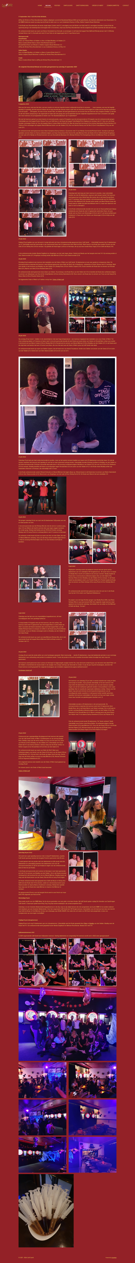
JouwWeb (114, 1257)
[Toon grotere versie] (83, 866)
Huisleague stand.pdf (25, 670)
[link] (85, 923)
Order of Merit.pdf (58, 279)
